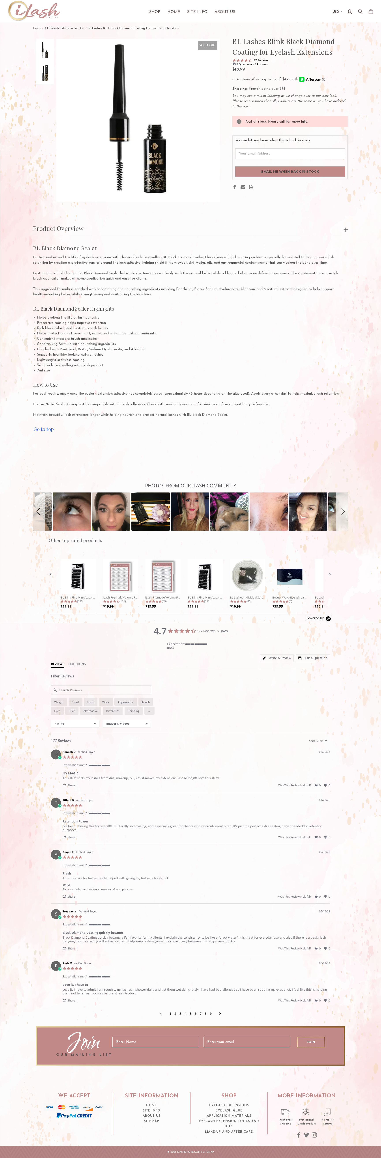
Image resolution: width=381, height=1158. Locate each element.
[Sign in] (349, 11)
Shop (154, 12)
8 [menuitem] (206, 1014)
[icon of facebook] (299, 1135)
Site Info (197, 12)
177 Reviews (260, 60)
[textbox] (329, 742)
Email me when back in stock (290, 171)
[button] (39, 511)
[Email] (243, 187)
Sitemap (151, 1121)
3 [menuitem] (180, 1014)
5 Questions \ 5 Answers (252, 64)
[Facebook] (234, 187)
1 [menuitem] (170, 1014)
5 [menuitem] (190, 1014)
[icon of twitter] (306, 1135)
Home (173, 12)
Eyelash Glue (229, 1110)
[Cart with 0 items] (371, 11)
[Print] (251, 187)
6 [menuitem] (195, 1014)
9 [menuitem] (211, 1014)
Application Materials (229, 1116)
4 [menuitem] (185, 1014)
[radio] (59, 702)
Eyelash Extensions (229, 1105)
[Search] (360, 11)
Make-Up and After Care (229, 1132)
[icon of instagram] (314, 1135)
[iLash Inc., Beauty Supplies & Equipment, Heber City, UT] (74, 1126)
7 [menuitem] (201, 1014)
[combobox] (75, 723)
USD (336, 12)
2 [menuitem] (175, 1014)
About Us (225, 12)
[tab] (277, 658)
